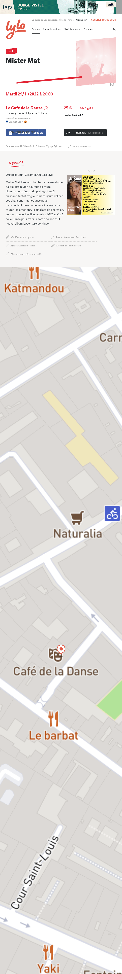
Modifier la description (22, 237)
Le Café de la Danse (24, 108)
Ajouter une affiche (99, 84)
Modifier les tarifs (82, 146)
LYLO (16, 29)
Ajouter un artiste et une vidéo (26, 254)
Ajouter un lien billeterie (68, 245)
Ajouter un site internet (22, 245)
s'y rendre (22, 132)
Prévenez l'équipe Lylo (32, 146)
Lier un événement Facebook (71, 237)
